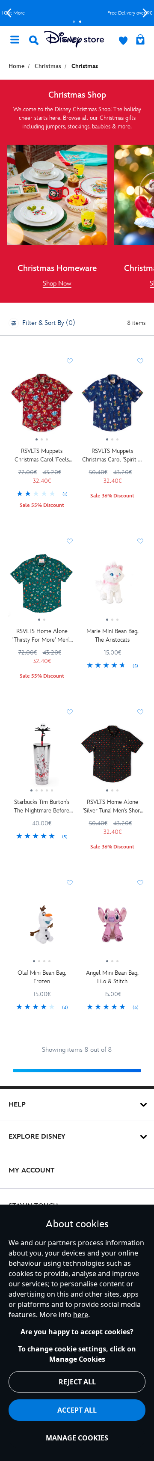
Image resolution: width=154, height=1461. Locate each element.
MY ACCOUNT (31, 1170)
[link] (57, 284)
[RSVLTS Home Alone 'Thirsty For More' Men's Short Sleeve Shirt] (42, 586)
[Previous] (9, 13)
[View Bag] (140, 40)
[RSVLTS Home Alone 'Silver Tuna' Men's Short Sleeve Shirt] (112, 757)
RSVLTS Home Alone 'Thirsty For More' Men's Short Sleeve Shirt (41, 636)
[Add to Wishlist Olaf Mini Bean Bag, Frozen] (70, 883)
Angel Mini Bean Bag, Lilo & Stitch (112, 977)
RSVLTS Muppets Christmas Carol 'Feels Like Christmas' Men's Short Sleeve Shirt (42, 455)
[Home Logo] (74, 39)
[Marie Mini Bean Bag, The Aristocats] (112, 586)
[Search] (34, 40)
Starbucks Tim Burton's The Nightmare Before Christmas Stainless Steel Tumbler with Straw (41, 806)
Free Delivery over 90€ (77, 13)
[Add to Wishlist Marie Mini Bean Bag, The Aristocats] (140, 541)
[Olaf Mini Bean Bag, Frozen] (42, 928)
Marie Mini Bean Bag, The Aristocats (112, 635)
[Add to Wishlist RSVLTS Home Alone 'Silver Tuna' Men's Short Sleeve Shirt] (140, 712)
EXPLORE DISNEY (37, 1137)
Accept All (77, 1410)
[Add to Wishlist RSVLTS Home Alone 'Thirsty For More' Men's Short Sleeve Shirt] (70, 541)
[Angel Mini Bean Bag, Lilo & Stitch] (112, 928)
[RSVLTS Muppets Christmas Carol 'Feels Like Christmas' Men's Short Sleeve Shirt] (42, 406)
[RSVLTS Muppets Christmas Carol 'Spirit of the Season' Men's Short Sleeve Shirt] (112, 406)
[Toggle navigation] (14, 39)
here (80, 1314)
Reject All (77, 1382)
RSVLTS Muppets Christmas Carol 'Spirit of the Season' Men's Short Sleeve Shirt (112, 455)
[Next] (145, 13)
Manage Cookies (77, 1438)
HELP (17, 1105)
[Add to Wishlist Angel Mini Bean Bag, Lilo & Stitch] (140, 883)
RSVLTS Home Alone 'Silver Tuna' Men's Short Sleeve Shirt (112, 806)
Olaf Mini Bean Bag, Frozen (42, 977)
